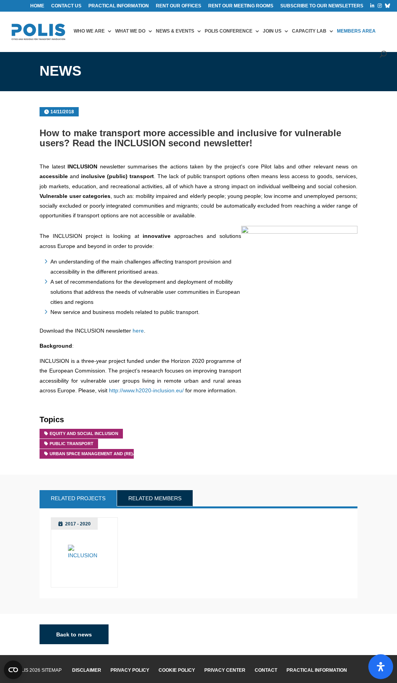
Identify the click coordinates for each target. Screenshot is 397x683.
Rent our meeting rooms (240, 6)
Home (37, 6)
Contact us (66, 6)
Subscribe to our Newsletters (321, 6)
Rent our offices (178, 6)
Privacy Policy (129, 670)
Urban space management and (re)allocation (105, 453)
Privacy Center (224, 670)
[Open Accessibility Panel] (380, 666)
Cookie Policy (177, 670)
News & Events (175, 31)
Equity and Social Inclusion (84, 433)
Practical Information (317, 670)
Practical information (118, 6)
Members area (356, 31)
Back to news (74, 634)
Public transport (71, 443)
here (138, 331)
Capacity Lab (309, 31)
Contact (266, 670)
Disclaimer (86, 670)
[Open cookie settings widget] (13, 669)
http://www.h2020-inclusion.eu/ (146, 390)
